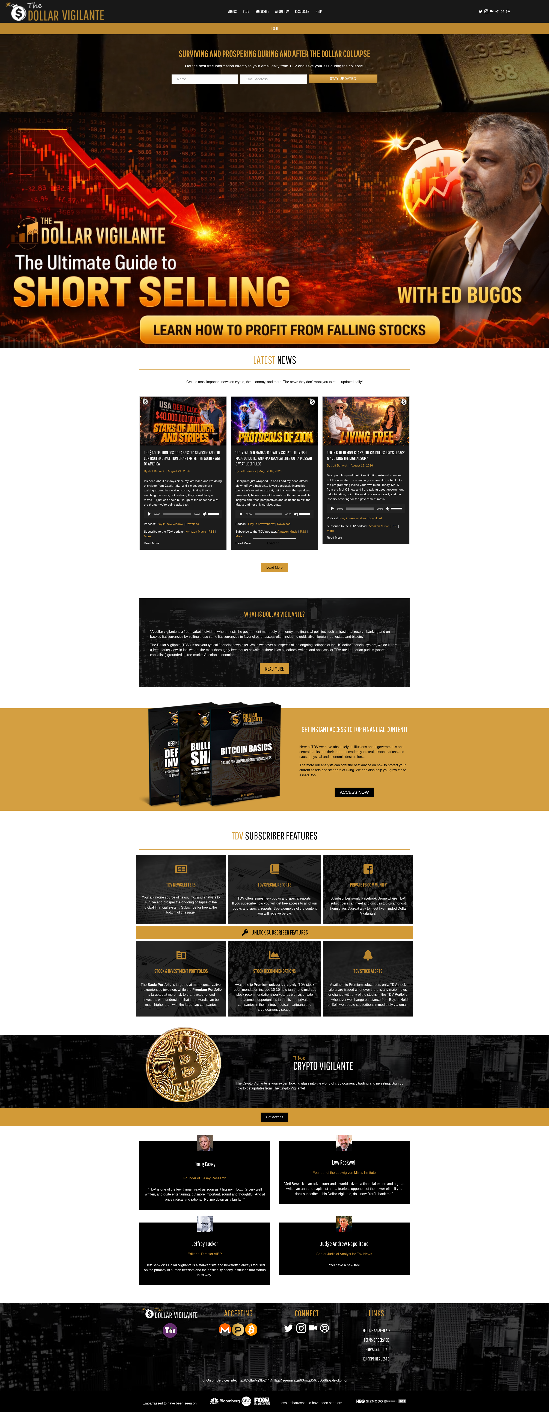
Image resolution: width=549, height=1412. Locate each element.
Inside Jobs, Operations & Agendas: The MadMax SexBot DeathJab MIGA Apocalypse (271, 613)
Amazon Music (196, 531)
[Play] (149, 514)
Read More (151, 543)
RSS (211, 531)
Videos (232, 11)
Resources (302, 11)
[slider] (214, 514)
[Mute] (204, 514)
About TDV (282, 11)
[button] (274, 825)
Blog (246, 11)
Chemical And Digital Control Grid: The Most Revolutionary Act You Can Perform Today (360, 613)
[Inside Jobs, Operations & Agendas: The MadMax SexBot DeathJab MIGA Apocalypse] (274, 578)
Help (319, 11)
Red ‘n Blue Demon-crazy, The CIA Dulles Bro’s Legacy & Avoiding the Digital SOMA (366, 455)
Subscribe (262, 11)
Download (192, 524)
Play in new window (170, 524)
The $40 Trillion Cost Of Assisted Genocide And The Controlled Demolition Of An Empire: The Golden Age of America (182, 458)
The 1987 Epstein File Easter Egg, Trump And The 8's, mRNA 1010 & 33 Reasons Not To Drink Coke (182, 613)
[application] (183, 514)
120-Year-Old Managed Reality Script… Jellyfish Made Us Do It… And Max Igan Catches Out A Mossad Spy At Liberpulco (273, 458)
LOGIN (274, 28)
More (147, 536)
